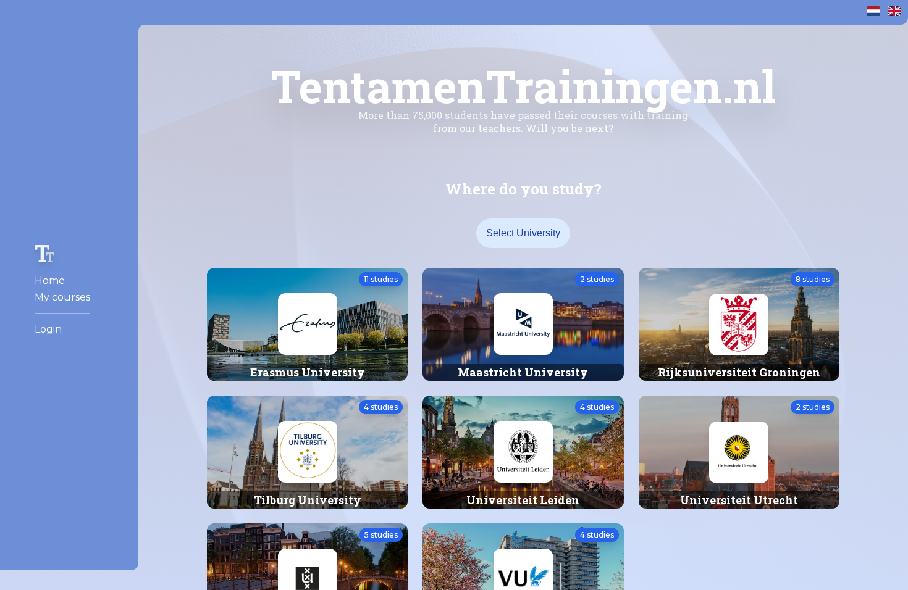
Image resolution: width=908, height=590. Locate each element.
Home (50, 280)
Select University (523, 233)
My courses (62, 297)
